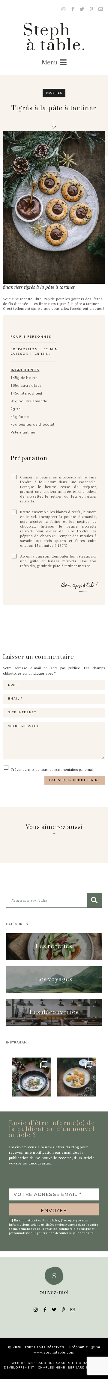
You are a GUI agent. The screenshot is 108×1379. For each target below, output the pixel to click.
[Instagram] (63, 8)
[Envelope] (100, 8)
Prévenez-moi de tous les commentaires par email (52, 769)
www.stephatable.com (54, 1352)
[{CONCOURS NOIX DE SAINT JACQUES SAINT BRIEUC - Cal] (31, 1077)
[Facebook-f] (72, 8)
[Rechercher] (94, 900)
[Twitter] (81, 8)
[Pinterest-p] (91, 8)
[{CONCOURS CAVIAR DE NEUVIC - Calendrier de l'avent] (76, 1077)
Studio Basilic (82, 1363)
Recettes (54, 93)
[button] (54, 946)
